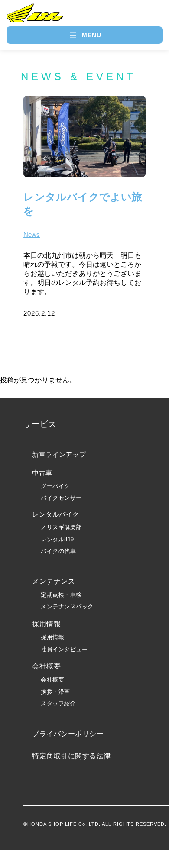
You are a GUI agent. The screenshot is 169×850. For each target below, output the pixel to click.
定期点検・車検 (61, 594)
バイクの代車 (58, 551)
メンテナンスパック (67, 606)
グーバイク (55, 486)
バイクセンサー (61, 497)
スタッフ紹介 (58, 703)
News (31, 234)
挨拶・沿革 (55, 691)
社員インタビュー (64, 649)
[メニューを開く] (84, 35)
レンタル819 (57, 539)
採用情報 (52, 637)
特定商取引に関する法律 (71, 756)
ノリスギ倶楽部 (61, 527)
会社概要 (52, 679)
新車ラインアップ (59, 454)
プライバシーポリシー (68, 733)
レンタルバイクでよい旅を (82, 204)
